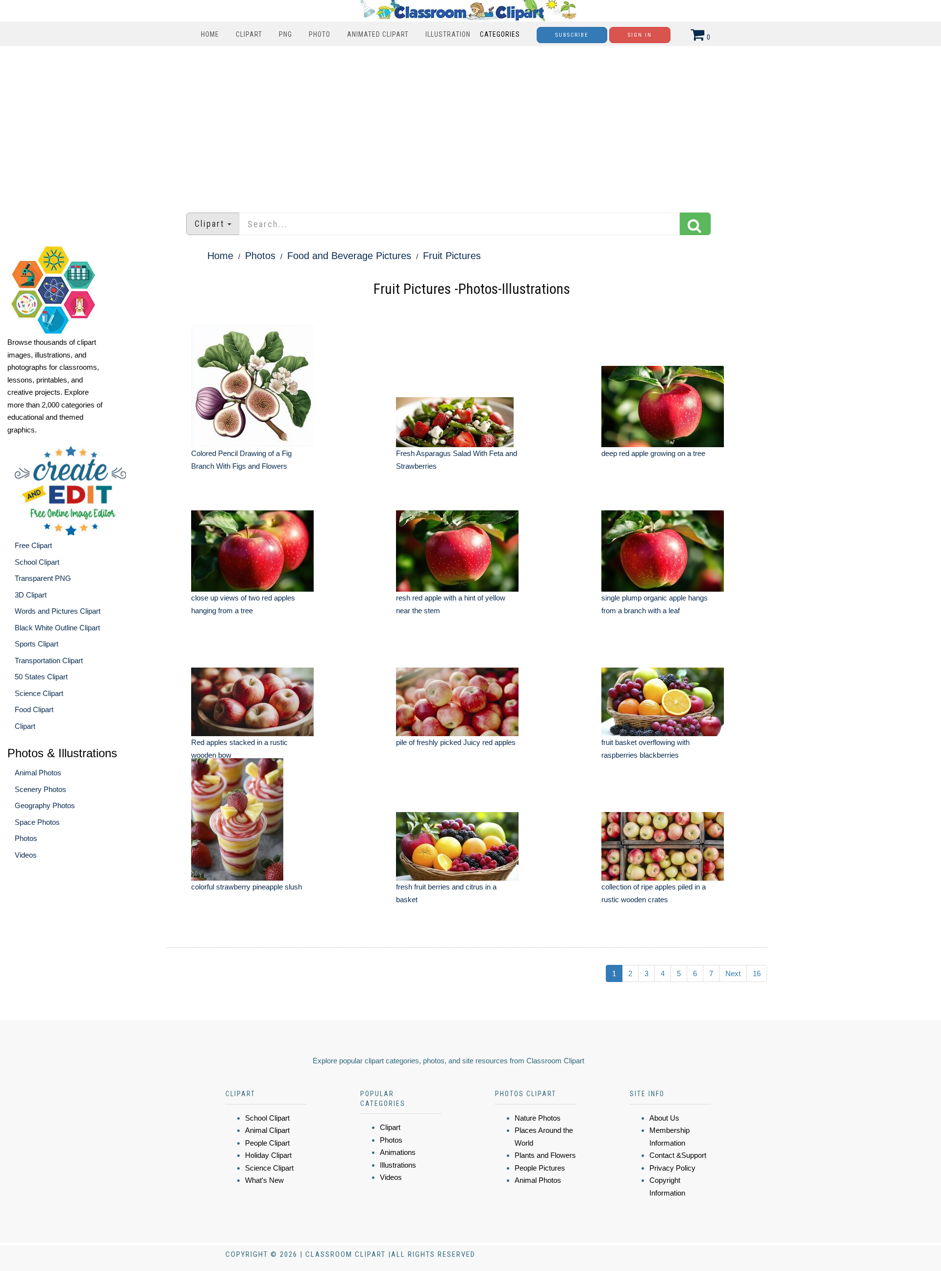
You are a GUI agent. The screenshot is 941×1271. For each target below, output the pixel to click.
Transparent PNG (43, 578)
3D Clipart (31, 595)
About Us (664, 1118)
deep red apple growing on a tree (653, 453)
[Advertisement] (470, 124)
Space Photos (37, 822)
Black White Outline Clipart (57, 628)
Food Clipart (34, 709)
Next (733, 973)
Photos (26, 838)
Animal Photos (38, 772)
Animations (398, 1152)
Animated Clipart (378, 34)
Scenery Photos (40, 789)
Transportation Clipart (49, 660)
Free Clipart (33, 545)
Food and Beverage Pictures (349, 255)
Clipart (249, 34)
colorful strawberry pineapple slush (246, 887)
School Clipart (37, 562)
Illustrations (398, 1165)
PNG (285, 34)
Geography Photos (45, 805)
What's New (264, 1180)
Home (210, 34)
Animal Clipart (267, 1130)
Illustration (447, 34)
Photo (319, 34)
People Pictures (540, 1168)
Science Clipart (39, 693)
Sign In (640, 35)
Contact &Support (677, 1155)
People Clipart (267, 1143)
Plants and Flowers (545, 1155)
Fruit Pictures (452, 255)
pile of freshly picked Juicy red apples (456, 742)
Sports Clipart (36, 644)
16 (757, 973)
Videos (26, 855)
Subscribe (572, 35)
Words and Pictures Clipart (57, 611)
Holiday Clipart (268, 1155)
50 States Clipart (41, 676)
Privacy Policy (672, 1168)
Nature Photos (538, 1118)
